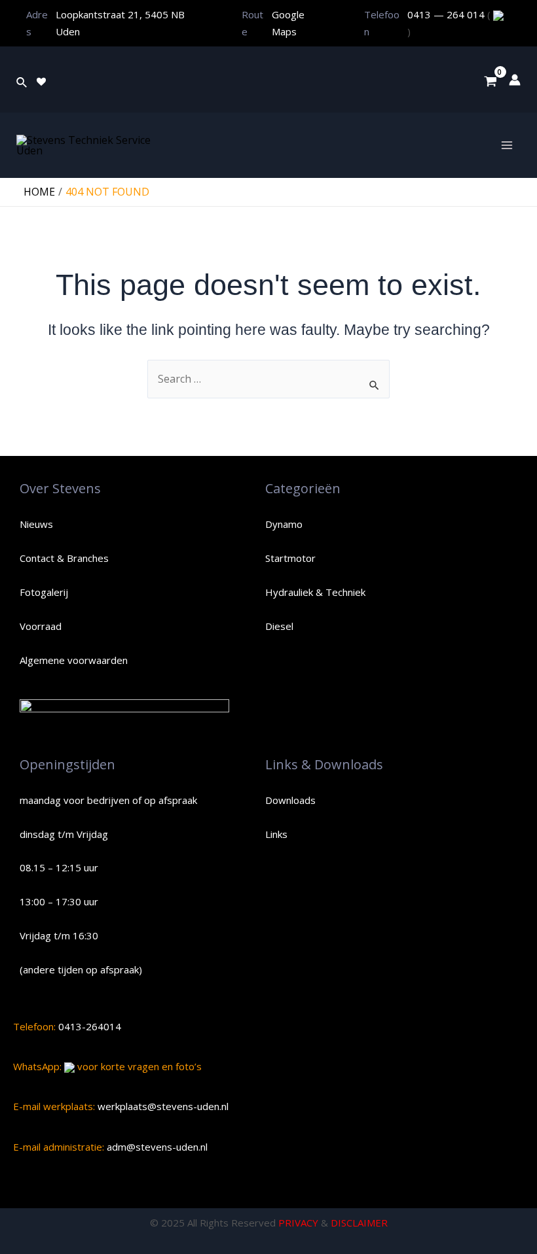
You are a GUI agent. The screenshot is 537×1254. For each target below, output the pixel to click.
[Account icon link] (515, 80)
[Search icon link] (22, 80)
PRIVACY (298, 1222)
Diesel (279, 626)
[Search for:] (268, 379)
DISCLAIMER (359, 1222)
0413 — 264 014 (447, 14)
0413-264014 (88, 1026)
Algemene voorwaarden (74, 660)
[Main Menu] (507, 145)
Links (276, 834)
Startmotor (290, 558)
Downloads (290, 800)
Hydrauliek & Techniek (315, 592)
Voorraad (41, 626)
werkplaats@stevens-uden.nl (162, 1106)
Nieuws (36, 524)
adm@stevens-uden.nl (156, 1146)
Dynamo (284, 524)
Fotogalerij (44, 592)
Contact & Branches (64, 558)
